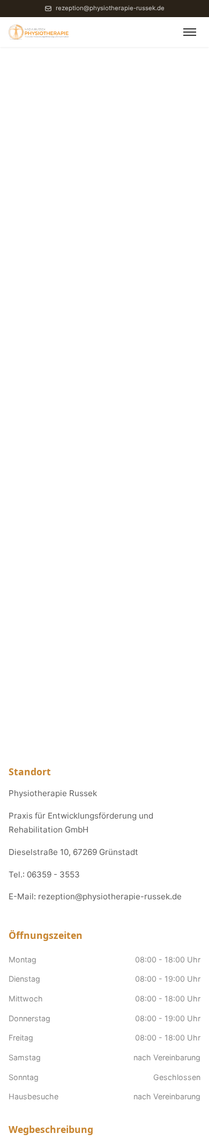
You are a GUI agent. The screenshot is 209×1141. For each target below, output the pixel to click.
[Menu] (189, 32)
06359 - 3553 (53, 874)
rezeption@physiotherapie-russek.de (110, 8)
